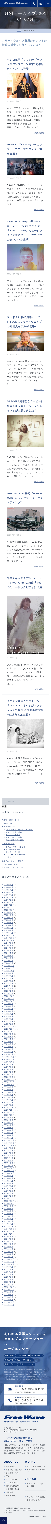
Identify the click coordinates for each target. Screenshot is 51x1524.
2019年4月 (8, 1100)
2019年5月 (8, 1097)
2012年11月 (9, 1290)
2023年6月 (8, 981)
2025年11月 (9, 908)
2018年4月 (8, 1130)
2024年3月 (8, 958)
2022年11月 (9, 999)
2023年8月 (8, 976)
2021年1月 (8, 1054)
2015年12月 (9, 1199)
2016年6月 (8, 1183)
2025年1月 (8, 933)
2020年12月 (9, 1057)
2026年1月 (8, 902)
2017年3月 (8, 1161)
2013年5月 (8, 1277)
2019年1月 (8, 1107)
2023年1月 (8, 994)
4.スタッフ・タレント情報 (13, 867)
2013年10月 (9, 1264)
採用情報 (9, 1492)
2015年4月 (8, 1219)
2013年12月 (9, 1259)
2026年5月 (8, 892)
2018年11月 (9, 1113)
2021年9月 (8, 1034)
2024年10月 (9, 940)
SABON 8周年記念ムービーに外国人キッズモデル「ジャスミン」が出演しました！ (25, 406)
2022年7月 (8, 1009)
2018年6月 (8, 1125)
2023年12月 (9, 966)
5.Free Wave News (10, 864)
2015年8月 (8, 1209)
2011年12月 (9, 1302)
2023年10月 (9, 971)
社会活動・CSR (12, 1489)
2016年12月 (9, 1168)
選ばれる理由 (11, 1479)
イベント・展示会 (13, 835)
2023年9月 (8, 973)
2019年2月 (8, 1105)
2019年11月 (9, 1082)
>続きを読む (39, 133)
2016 (26, 30)
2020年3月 (8, 1072)
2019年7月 (8, 1092)
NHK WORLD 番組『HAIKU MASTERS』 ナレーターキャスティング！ (25, 498)
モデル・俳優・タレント (12, 820)
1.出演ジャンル (8, 826)
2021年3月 (8, 1049)
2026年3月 (8, 897)
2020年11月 (9, 1059)
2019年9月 (8, 1087)
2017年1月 (8, 1166)
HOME (19, 30)
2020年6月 (8, 1067)
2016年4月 (8, 1188)
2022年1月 (8, 1024)
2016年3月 (8, 1191)
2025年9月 (8, 913)
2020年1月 (8, 1077)
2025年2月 (8, 930)
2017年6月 (8, 1153)
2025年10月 (9, 910)
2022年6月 (8, 1011)
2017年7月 (8, 1150)
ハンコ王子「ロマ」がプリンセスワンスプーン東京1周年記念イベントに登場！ (25, 64)
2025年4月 (8, 925)
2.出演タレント (8, 844)
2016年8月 (8, 1178)
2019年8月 (8, 1090)
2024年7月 (8, 948)
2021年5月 (8, 1044)
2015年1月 (8, 1226)
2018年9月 (8, 1118)
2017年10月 (9, 1145)
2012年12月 (9, 1287)
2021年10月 (9, 1032)
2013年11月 (9, 1262)
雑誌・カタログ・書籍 (15, 840)
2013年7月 (8, 1272)
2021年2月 (8, 1052)
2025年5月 (8, 923)
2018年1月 (8, 1138)
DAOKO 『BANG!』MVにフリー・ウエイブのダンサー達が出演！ (24, 149)
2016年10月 (9, 1173)
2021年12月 (9, 1026)
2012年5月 (8, 1297)
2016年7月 (8, 1181)
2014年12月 (9, 1229)
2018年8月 (8, 1120)
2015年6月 (8, 1214)
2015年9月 (8, 1206)
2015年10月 (9, 1204)
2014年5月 (8, 1247)
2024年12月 (9, 935)
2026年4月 (8, 895)
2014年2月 (8, 1254)
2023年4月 (8, 986)
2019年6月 (8, 1095)
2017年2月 (8, 1163)
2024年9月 (8, 943)
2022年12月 (9, 996)
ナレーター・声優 (13, 849)
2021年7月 (8, 1039)
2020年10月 (9, 1062)
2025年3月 (8, 928)
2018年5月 (8, 1128)
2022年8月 (8, 1006)
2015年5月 (8, 1216)
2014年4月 (8, 1249)
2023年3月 (8, 989)
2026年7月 (8, 887)
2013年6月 (8, 1274)
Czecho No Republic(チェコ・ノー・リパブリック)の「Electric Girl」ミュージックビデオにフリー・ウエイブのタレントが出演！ (24, 230)
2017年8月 (8, 1148)
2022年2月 (8, 1021)
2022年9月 (8, 1004)
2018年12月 (9, 1110)
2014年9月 (8, 1237)
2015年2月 (8, 1224)
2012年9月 (8, 1292)
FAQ (7, 1476)
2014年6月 (8, 1244)
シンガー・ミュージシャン (16, 855)
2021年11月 (9, 1029)
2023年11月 (9, 968)
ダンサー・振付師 (13, 852)
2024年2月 (8, 961)
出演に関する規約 (34, 1500)
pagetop (3, 1520)
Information (7, 823)
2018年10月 (9, 1115)
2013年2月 (8, 1285)
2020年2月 (8, 1075)
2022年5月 (8, 1014)
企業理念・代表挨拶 (14, 1470)
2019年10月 (9, 1085)
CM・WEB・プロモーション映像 (19, 830)
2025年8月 (8, 915)
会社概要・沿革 (12, 1473)
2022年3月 (8, 1019)
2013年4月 (8, 1280)
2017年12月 (9, 1140)
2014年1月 (8, 1257)
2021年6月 (8, 1042)
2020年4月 (8, 1069)
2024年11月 (9, 938)
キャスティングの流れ (36, 1497)
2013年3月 (8, 1282)
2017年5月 (8, 1156)
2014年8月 (8, 1239)
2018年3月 (8, 1133)
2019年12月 (9, 1080)
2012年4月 (8, 1300)
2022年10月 (9, 1001)
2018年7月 (8, 1123)
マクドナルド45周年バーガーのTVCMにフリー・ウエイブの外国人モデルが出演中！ (24, 322)
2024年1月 (8, 963)
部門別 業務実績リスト (36, 1466)
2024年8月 (8, 946)
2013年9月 (8, 1267)
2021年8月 (8, 1037)
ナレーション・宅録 (14, 837)
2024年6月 (8, 951)
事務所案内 (10, 1466)
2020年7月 (8, 1064)
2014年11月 (9, 1231)
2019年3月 (8, 1102)
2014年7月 (8, 1242)
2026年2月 (8, 900)
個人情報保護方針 (13, 1486)
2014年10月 (9, 1234)
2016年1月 (8, 1196)
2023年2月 (8, 991)
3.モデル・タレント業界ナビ (13, 861)
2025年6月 (8, 920)
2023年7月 (8, 978)
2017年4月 (8, 1158)
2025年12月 (9, 905)
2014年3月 (8, 1252)
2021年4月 (8, 1047)
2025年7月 (8, 918)
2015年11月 (9, 1201)
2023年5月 (8, 983)
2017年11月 (9, 1143)
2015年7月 (8, 1211)
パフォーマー (11, 857)
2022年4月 (8, 1016)
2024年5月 (8, 953)
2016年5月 (8, 1186)
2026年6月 (8, 890)
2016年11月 (9, 1171)
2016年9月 (8, 1176)
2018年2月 (8, 1135)
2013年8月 (8, 1269)
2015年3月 (8, 1221)
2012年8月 (8, 1295)
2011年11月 (9, 1305)
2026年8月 (8, 885)
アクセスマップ (12, 1483)
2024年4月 (8, 956)
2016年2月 (8, 1193)
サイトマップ (11, 1496)
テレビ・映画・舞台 (14, 832)
